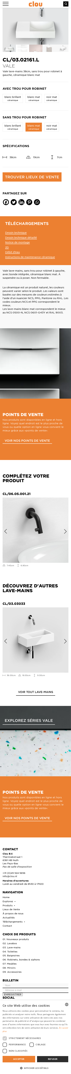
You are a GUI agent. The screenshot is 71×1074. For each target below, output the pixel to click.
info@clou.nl (10, 876)
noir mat (51, 98)
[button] (35, 1068)
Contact (7, 925)
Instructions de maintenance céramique (30, 256)
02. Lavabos (10, 943)
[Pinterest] (29, 202)
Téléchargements (13, 921)
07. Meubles (10, 963)
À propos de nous (13, 913)
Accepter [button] (18, 1059)
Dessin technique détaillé (21, 237)
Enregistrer (12, 994)
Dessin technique (16, 232)
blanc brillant (12, 98)
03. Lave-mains (12, 947)
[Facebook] (6, 202)
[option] (35, 26)
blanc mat (33, 98)
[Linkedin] (21, 202)
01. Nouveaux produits (16, 939)
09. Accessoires (12, 971)
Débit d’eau (12, 251)
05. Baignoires (11, 955)
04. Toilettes (10, 951)
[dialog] (35, 1037)
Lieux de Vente (11, 909)
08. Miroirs (9, 967)
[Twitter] (14, 202)
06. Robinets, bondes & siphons (21, 959)
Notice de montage (17, 242)
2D (7, 247)
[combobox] (66, 1004)
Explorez (8, 901)
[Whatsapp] (37, 202)
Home (6, 897)
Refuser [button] (53, 1059)
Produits (8, 905)
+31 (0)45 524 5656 (14, 872)
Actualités (9, 917)
